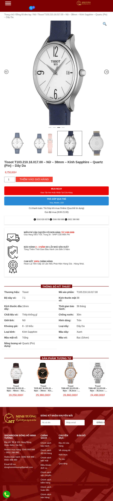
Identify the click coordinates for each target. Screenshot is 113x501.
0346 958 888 (58, 219)
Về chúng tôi (64, 450)
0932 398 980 (73, 219)
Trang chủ (9, 14)
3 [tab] (58, 128)
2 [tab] (54, 128)
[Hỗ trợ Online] (6, 496)
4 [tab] (63, 128)
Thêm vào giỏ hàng (34, 179)
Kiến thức (63, 454)
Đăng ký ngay (101, 422)
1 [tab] (49, 128)
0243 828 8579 (43, 219)
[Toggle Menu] (8, 3)
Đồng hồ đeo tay (23, 14)
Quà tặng (63, 463)
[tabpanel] (56, 73)
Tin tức (62, 459)
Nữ (34, 14)
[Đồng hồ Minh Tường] (83, 4)
